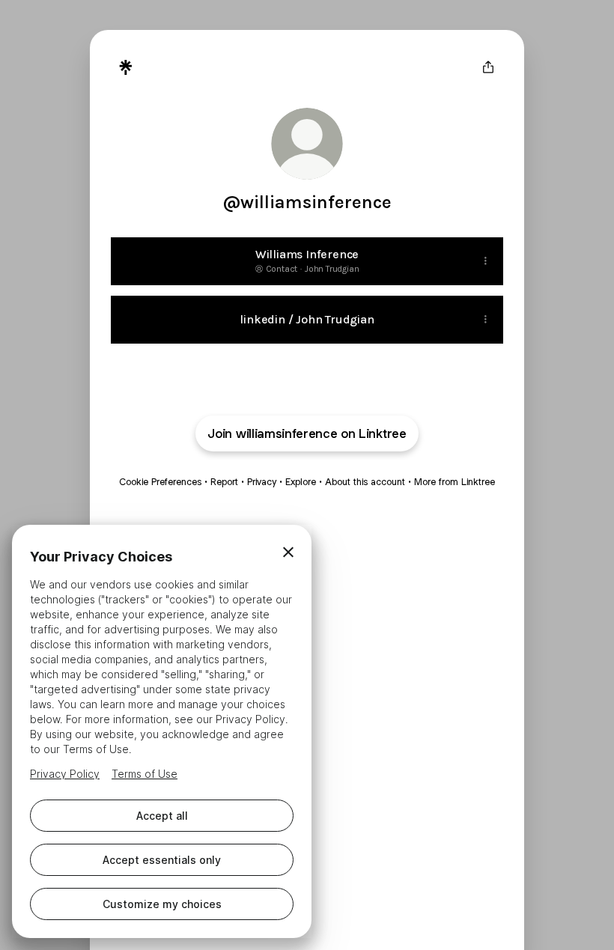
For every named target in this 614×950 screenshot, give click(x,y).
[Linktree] (126, 67)
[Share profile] (488, 67)
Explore (300, 481)
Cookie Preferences (160, 481)
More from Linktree (454, 481)
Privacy (261, 481)
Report (224, 481)
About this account (365, 481)
